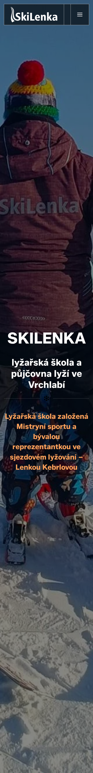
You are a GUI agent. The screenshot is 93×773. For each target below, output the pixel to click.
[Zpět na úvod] (34, 14)
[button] (80, 14)
